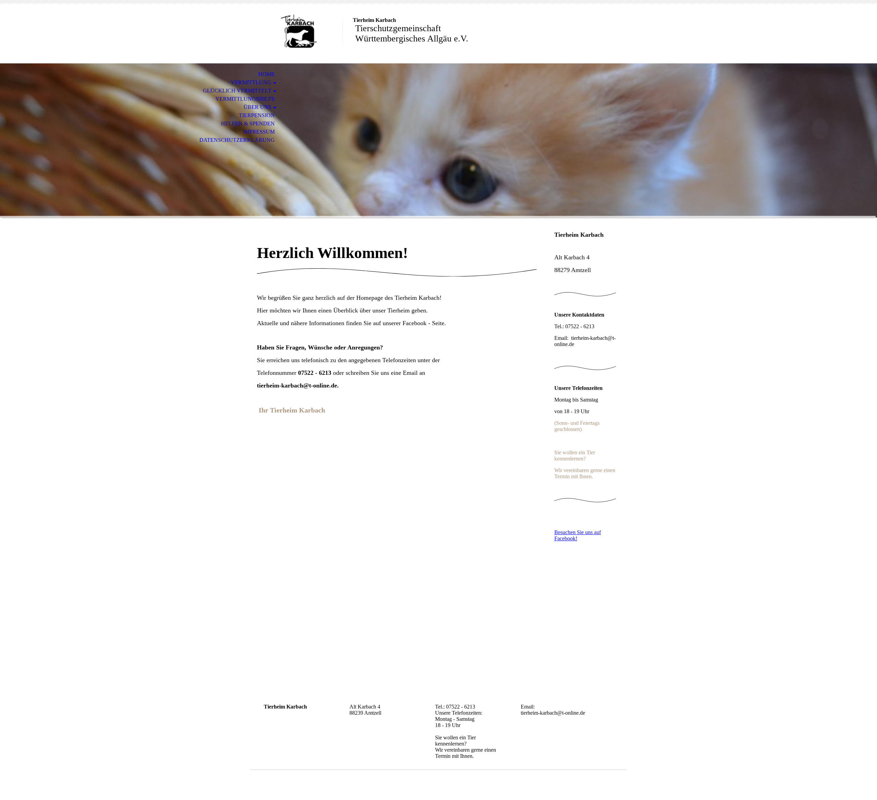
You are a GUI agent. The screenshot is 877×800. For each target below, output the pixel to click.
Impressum (259, 132)
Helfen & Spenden (248, 123)
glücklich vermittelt (237, 91)
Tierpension (257, 115)
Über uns (257, 107)
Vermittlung (251, 82)
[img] (296, 33)
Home (266, 74)
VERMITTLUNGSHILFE (245, 99)
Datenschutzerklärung (237, 140)
